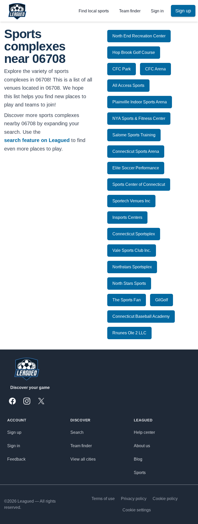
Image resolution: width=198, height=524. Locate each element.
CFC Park (121, 69)
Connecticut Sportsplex (133, 234)
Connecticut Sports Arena (135, 151)
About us (142, 446)
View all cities (83, 459)
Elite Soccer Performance (135, 168)
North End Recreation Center (139, 36)
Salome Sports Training (133, 135)
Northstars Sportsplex (132, 267)
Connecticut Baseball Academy (141, 316)
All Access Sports (128, 85)
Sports (140, 472)
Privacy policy (133, 498)
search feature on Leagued (37, 140)
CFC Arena (155, 69)
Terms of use (103, 498)
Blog (138, 459)
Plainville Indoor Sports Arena (139, 102)
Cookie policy (165, 498)
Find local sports (94, 11)
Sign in (157, 11)
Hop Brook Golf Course (133, 52)
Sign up (14, 432)
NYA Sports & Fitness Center (138, 118)
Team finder (130, 11)
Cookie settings (136, 510)
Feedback (16, 459)
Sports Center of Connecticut (138, 184)
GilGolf (161, 300)
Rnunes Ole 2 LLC (129, 333)
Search (77, 432)
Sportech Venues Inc (131, 201)
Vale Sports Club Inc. (131, 250)
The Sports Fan (126, 300)
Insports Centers (127, 217)
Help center (144, 432)
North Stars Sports (129, 283)
